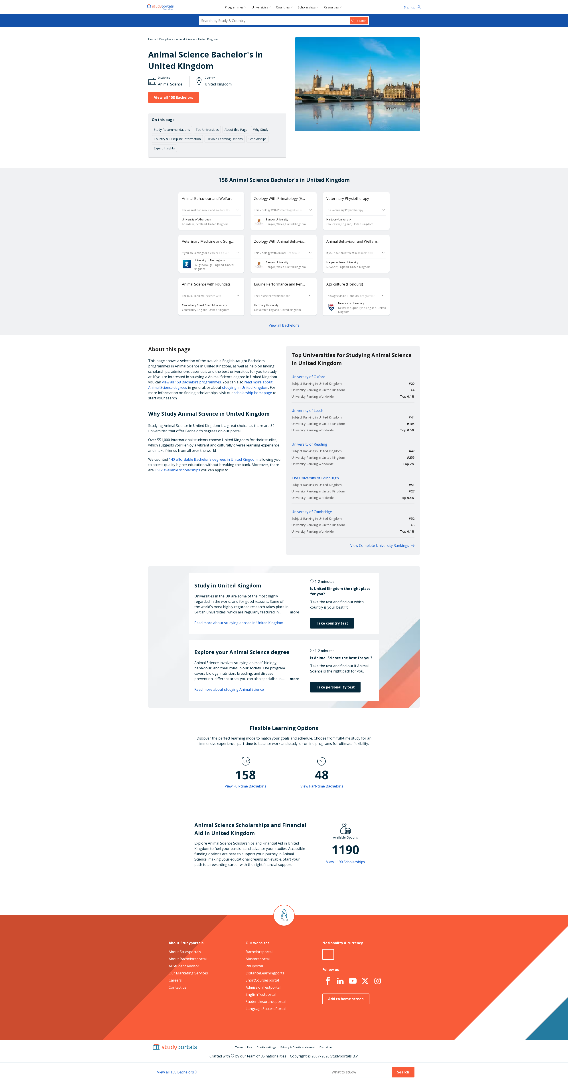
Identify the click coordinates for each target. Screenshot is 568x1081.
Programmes (234, 7)
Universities (260, 7)
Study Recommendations (172, 129)
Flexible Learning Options (225, 139)
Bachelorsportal (259, 951)
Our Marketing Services (188, 973)
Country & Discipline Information (177, 139)
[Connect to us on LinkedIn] (340, 981)
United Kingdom (208, 39)
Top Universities (207, 129)
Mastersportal (258, 958)
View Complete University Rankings (379, 545)
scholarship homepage (253, 392)
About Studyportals (185, 951)
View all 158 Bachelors (173, 97)
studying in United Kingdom (245, 387)
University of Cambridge (312, 511)
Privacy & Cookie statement (297, 1047)
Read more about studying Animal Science (229, 689)
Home (152, 39)
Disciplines (166, 39)
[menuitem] (236, 7)
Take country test (332, 623)
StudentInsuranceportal (266, 1001)
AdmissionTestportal (263, 987)
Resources (331, 7)
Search (403, 1072)
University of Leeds (307, 410)
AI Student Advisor (184, 966)
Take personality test (335, 687)
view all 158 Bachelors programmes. (192, 382)
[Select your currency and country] (328, 954)
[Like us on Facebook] (327, 981)
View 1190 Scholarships (345, 861)
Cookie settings (266, 1047)
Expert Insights (164, 148)
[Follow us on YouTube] (352, 981)
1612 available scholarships (177, 470)
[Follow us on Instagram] (377, 981)
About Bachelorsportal (188, 958)
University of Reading (309, 444)
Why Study (260, 129)
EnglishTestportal (261, 994)
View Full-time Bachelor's (245, 786)
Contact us (177, 987)
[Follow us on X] (365, 981)
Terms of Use (243, 1047)
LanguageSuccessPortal (266, 1008)
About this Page (236, 129)
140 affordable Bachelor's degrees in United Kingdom (213, 459)
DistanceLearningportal (265, 973)
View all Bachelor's (284, 325)
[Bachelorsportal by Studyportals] (160, 7)
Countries (283, 7)
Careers (175, 980)
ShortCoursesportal (262, 980)
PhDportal (254, 966)
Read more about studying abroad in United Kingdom (238, 622)
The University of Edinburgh (315, 478)
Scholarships (307, 7)
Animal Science (185, 39)
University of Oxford (308, 376)
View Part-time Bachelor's (321, 786)
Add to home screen (346, 998)
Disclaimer (326, 1047)
